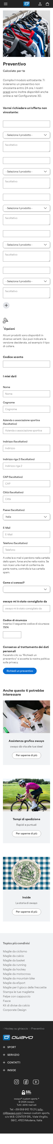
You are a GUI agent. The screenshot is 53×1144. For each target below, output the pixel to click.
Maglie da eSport (14, 983)
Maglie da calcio (13, 956)
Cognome (9, 402)
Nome (6, 387)
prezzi (6, 92)
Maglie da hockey (14, 969)
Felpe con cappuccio (16, 996)
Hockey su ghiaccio (16, 1028)
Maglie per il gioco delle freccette (25, 987)
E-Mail (6, 527)
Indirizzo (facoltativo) (15, 441)
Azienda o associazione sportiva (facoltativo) (21, 422)
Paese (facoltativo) (14, 510)
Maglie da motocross (17, 974)
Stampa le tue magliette (18, 992)
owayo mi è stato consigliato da (25, 601)
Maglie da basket (14, 960)
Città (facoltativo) (13, 492)
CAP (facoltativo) (13, 477)
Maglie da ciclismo (15, 951)
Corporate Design (14, 1010)
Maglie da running (14, 965)
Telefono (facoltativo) (15, 543)
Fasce (7, 1001)
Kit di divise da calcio (16, 1005)
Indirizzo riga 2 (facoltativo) (19, 459)
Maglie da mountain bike (19, 978)
